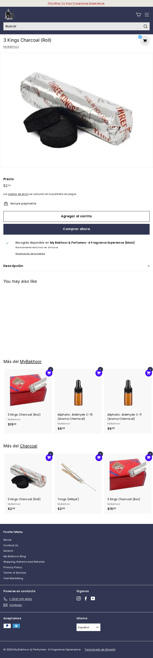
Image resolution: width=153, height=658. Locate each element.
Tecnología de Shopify (100, 649)
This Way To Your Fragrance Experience (76, 3)
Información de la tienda (30, 253)
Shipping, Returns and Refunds (24, 562)
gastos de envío (18, 194)
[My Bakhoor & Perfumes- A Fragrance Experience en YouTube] (93, 598)
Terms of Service (14, 573)
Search (8, 551)
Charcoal (28, 445)
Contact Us (10, 545)
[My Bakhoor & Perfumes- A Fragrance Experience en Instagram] (78, 598)
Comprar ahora (76, 229)
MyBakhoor (11, 47)
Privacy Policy (12, 567)
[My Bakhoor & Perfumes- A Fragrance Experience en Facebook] (86, 598)
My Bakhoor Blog (14, 556)
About (7, 540)
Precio (8, 179)
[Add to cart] (49, 292)
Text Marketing (13, 578)
